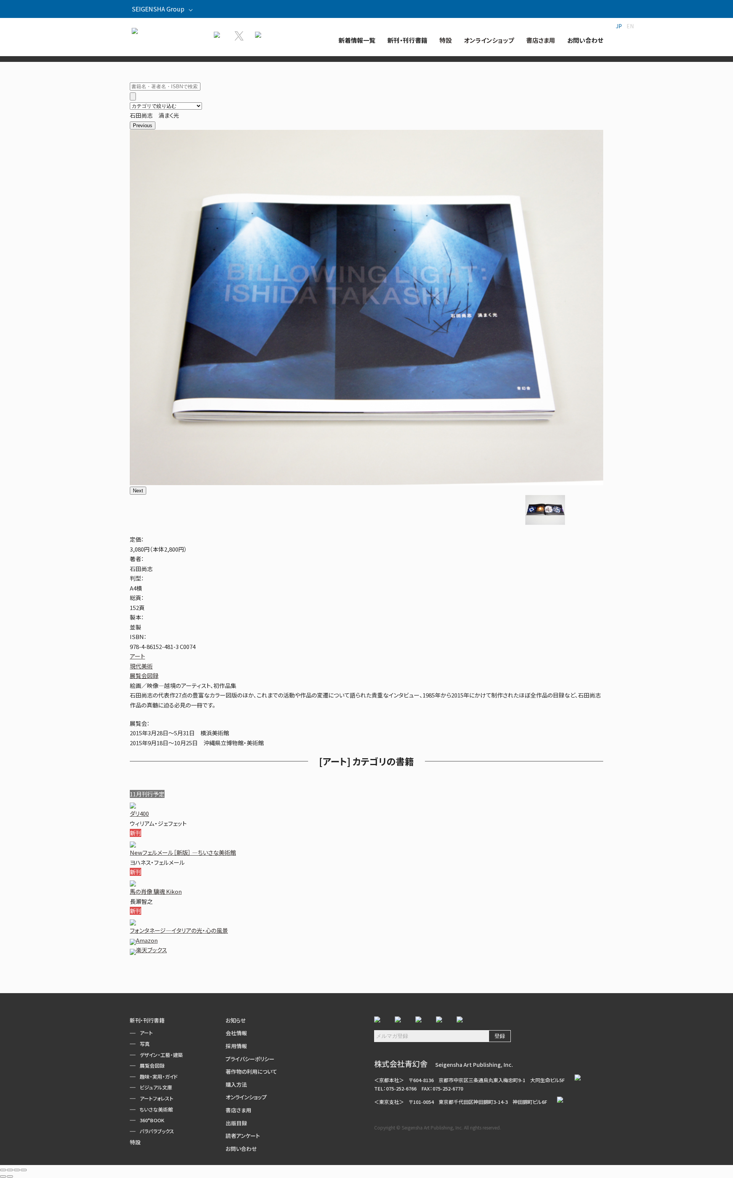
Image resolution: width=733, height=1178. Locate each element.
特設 (135, 1142)
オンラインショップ (246, 1097)
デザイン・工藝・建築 (161, 1054)
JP (619, 26)
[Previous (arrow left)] (3, 1176)
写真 (145, 1043)
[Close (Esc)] (3, 1170)
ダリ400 (139, 813)
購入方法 (236, 1084)
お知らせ (235, 1020)
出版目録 (236, 1123)
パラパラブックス (157, 1131)
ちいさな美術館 (156, 1109)
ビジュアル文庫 (156, 1087)
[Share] (10, 1170)
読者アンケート (243, 1135)
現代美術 (141, 666)
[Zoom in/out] (24, 1170)
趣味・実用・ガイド (159, 1076)
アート (137, 656)
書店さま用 (238, 1110)
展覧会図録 (144, 676)
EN (630, 26)
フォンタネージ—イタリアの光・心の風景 (179, 930)
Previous (142, 125)
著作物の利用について (251, 1071)
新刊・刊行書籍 (147, 1020)
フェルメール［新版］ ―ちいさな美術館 (183, 852)
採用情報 (236, 1046)
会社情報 (236, 1033)
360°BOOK (152, 1120)
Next (138, 491)
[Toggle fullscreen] (17, 1170)
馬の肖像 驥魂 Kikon (156, 891)
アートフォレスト (156, 1098)
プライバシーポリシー (250, 1059)
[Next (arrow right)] (10, 1176)
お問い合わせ (241, 1148)
